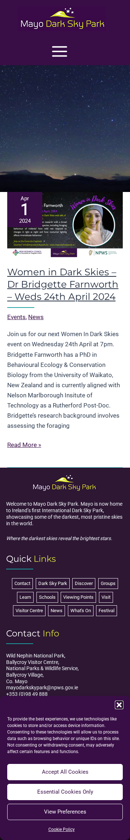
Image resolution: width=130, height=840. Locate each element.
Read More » (24, 445)
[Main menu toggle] (59, 51)
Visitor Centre (29, 610)
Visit (105, 597)
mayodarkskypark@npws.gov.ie (42, 687)
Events (16, 317)
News (36, 317)
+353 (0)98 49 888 (27, 694)
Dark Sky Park (52, 583)
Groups (108, 583)
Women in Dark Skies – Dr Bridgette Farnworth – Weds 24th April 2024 (62, 284)
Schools (47, 597)
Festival (106, 610)
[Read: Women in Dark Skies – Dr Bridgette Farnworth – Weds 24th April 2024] (65, 223)
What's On (80, 610)
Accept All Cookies (65, 772)
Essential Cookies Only (65, 792)
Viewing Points (78, 597)
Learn (25, 597)
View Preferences (65, 811)
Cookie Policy (61, 829)
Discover (84, 583)
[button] (119, 705)
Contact (22, 583)
